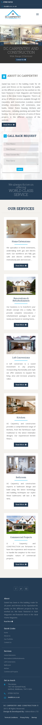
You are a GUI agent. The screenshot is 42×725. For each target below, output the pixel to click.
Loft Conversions (9, 662)
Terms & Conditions (11, 717)
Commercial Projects (11, 672)
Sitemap (34, 717)
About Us (7, 636)
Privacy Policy (24, 717)
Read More (7, 125)
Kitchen (6, 668)
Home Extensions (10, 655)
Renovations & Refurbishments (14, 658)
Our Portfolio (8, 639)
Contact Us (20, 60)
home (6, 633)
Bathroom (7, 665)
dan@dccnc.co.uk (10, 6)
